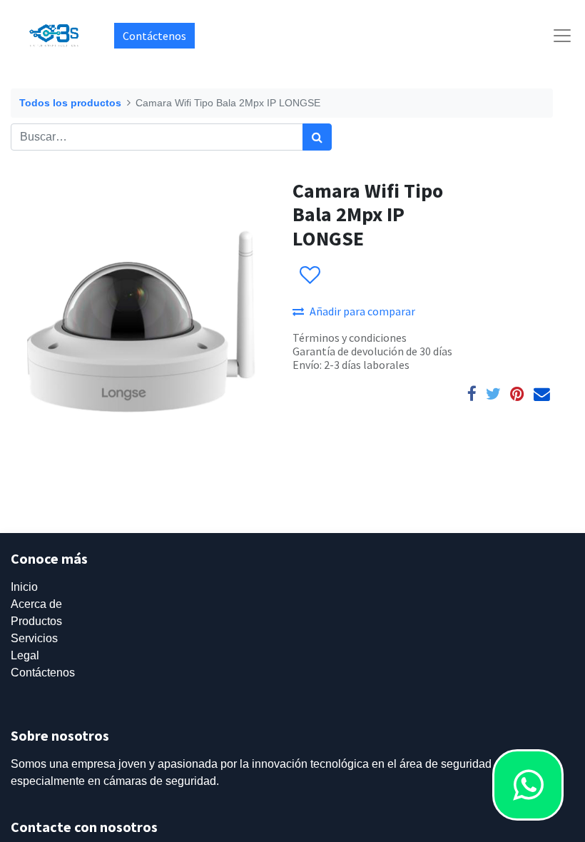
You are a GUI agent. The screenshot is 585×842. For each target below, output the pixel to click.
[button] (309, 275)
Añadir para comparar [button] (362, 311)
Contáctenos (154, 36)
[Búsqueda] (317, 137)
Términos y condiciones (349, 337)
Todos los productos (70, 102)
